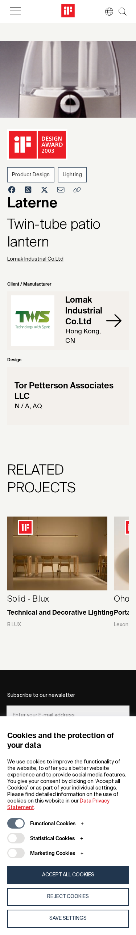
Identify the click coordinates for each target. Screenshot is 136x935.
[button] (105, 11)
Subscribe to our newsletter (41, 695)
